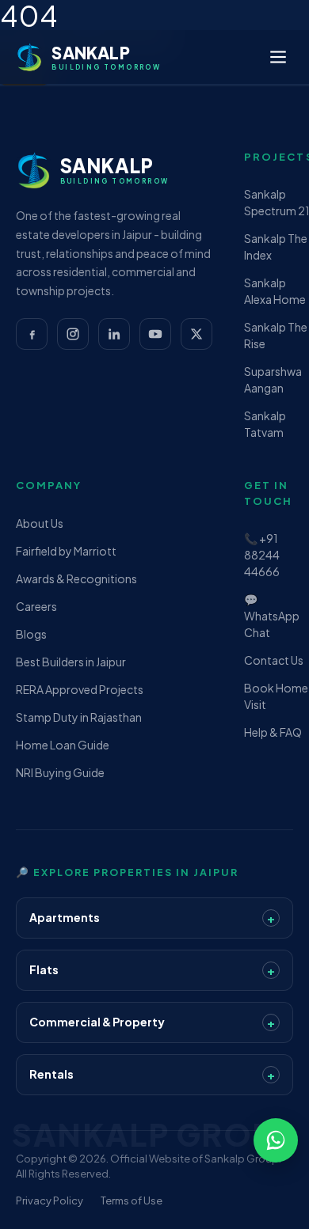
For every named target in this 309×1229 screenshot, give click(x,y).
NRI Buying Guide (60, 772)
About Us (39, 523)
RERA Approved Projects (79, 689)
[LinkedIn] (114, 334)
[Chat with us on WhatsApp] (276, 1140)
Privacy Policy (49, 1200)
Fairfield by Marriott (66, 551)
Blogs (31, 634)
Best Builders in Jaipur (71, 661)
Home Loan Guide (62, 745)
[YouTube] (155, 334)
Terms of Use (131, 1200)
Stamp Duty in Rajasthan (79, 717)
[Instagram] (73, 334)
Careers (36, 606)
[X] (196, 334)
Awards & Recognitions (76, 578)
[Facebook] (32, 334)
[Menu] (278, 57)
